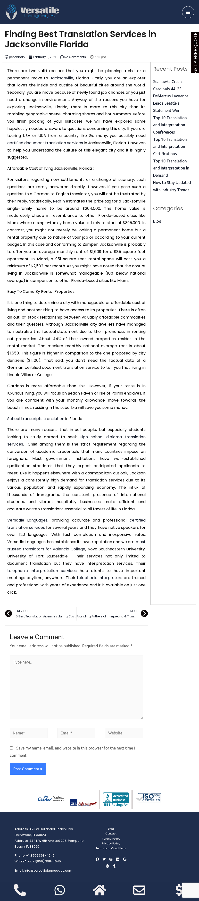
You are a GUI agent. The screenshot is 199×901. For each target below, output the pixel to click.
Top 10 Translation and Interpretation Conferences (170, 125)
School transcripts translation (35, 418)
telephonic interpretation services (42, 570)
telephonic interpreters (100, 578)
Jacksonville (61, 78)
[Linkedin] (117, 859)
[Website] (124, 734)
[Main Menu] (188, 12)
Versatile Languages (27, 520)
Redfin (59, 201)
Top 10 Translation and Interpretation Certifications (170, 146)
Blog (157, 221)
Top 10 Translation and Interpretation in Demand (171, 168)
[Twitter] (104, 859)
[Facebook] (97, 859)
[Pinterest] (107, 866)
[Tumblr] (114, 866)
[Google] (124, 859)
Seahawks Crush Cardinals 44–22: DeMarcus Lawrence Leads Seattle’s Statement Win (170, 96)
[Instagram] (111, 859)
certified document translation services (45, 143)
